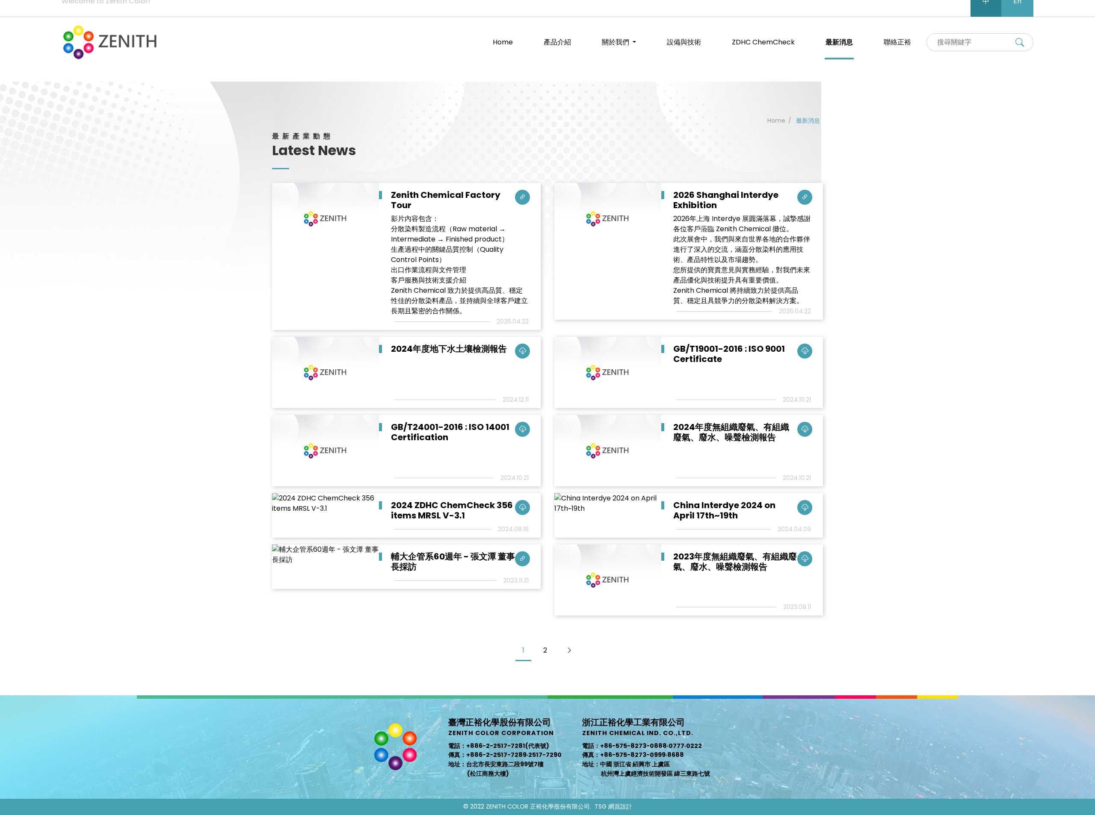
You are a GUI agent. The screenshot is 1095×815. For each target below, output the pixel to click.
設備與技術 (684, 42)
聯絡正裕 (897, 42)
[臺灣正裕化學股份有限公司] (111, 42)
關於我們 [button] (616, 42)
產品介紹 (557, 42)
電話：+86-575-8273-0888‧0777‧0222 (642, 745)
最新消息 (839, 42)
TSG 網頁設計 (613, 806)
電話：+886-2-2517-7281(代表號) (498, 745)
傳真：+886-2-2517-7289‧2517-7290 (505, 754)
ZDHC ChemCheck (763, 42)
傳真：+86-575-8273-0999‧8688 (633, 754)
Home (503, 42)
